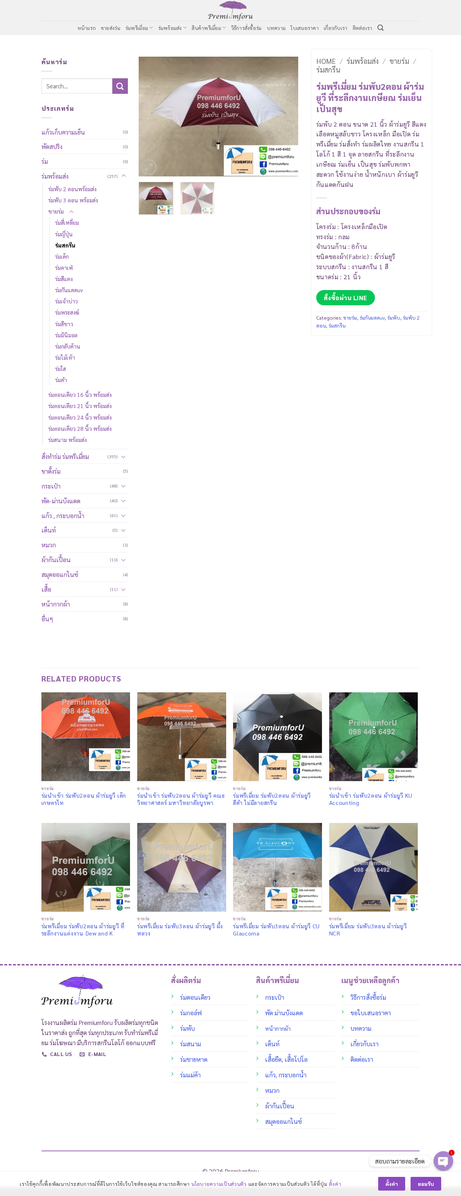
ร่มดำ (61, 380)
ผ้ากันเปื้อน (56, 559)
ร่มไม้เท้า (65, 357)
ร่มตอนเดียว (195, 997)
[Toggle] (123, 176)
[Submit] (120, 86)
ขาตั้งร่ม (51, 471)
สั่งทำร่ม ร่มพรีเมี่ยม (65, 456)
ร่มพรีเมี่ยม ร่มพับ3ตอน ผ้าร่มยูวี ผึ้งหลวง (180, 930)
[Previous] (150, 116)
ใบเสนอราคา (305, 28)
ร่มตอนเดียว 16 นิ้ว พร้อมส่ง (80, 394)
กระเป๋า (51, 486)
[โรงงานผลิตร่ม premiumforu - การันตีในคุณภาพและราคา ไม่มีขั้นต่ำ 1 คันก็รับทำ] (230, 10)
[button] (148, 167)
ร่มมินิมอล (66, 335)
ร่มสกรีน (65, 245)
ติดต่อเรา (362, 28)
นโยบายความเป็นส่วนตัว (219, 1183)
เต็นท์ (48, 530)
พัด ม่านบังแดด (284, 1012)
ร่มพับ (393, 317)
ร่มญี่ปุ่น (64, 234)
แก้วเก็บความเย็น (63, 132)
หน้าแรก (86, 28)
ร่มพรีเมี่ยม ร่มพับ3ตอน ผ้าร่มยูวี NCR (368, 930)
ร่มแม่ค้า (190, 1074)
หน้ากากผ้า (55, 604)
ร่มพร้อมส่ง (170, 28)
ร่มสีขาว (64, 324)
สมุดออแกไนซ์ (59, 574)
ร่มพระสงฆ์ (67, 312)
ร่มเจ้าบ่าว (66, 301)
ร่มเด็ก (62, 256)
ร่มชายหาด (193, 1059)
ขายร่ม (56, 211)
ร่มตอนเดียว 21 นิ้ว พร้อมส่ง (80, 405)
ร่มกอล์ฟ (191, 1012)
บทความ (276, 28)
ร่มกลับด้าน (67, 346)
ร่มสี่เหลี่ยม (67, 222)
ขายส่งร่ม (110, 28)
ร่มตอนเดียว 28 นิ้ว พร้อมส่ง (80, 428)
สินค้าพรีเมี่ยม (206, 28)
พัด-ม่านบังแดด (60, 500)
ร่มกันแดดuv (69, 290)
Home (326, 61)
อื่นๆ (47, 618)
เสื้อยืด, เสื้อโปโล (286, 1059)
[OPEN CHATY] (443, 1161)
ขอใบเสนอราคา (370, 1012)
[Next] (285, 116)
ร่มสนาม (190, 1043)
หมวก (48, 544)
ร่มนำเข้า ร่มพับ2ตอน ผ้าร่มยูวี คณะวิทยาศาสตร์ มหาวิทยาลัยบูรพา (181, 799)
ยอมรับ (426, 1183)
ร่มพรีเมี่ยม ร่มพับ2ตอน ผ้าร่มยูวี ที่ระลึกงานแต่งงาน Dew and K (83, 930)
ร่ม (44, 161)
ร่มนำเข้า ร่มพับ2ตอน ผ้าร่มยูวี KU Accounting (371, 799)
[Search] (380, 28)
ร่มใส (60, 368)
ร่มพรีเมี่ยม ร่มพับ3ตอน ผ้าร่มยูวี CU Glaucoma (276, 930)
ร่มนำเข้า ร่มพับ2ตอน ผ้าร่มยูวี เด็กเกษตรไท (83, 799)
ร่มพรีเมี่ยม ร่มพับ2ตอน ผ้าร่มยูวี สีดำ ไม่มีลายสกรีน (272, 799)
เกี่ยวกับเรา (336, 28)
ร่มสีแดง (64, 278)
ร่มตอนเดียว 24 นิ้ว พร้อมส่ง (80, 417)
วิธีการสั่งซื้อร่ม (246, 28)
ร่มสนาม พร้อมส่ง (67, 439)
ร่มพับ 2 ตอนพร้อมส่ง (72, 189)
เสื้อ (46, 589)
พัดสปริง (51, 146)
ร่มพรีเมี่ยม (136, 28)
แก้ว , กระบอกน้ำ (62, 515)
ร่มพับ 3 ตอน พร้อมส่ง (73, 200)
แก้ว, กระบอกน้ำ (285, 1074)
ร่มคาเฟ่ (64, 267)
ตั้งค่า (335, 1183)
